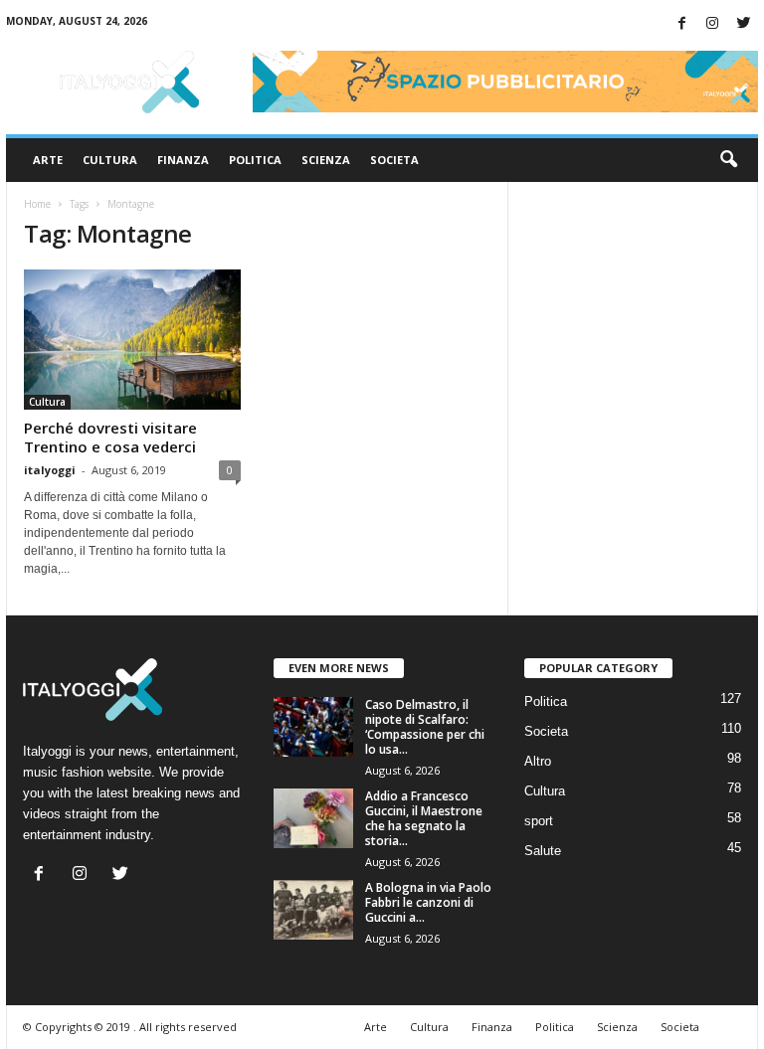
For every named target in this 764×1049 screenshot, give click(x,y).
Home (37, 204)
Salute (542, 850)
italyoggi (50, 469)
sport (538, 820)
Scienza (325, 159)
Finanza (183, 159)
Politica (255, 159)
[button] (728, 160)
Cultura (110, 159)
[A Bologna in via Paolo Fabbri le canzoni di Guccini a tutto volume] (313, 910)
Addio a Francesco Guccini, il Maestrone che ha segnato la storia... (423, 818)
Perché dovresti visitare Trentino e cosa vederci (110, 437)
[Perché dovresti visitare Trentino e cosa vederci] (132, 339)
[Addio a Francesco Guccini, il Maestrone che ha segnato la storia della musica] (313, 818)
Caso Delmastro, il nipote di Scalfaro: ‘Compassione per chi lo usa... (424, 727)
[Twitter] (743, 24)
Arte (48, 159)
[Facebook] (681, 24)
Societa (394, 159)
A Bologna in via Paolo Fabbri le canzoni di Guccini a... (428, 902)
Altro (537, 761)
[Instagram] (712, 24)
